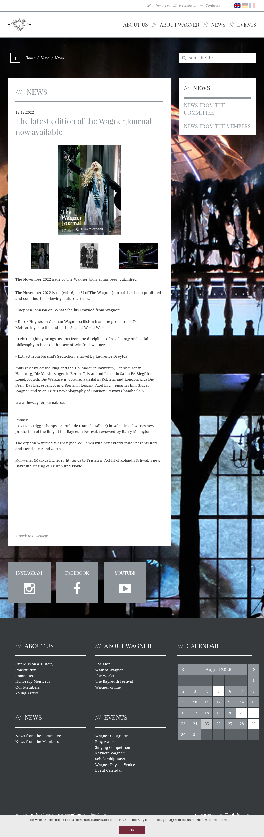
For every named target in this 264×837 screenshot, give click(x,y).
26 (219, 724)
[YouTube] (125, 587)
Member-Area (159, 6)
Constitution (25, 670)
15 (254, 702)
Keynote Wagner (110, 753)
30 (183, 735)
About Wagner (179, 24)
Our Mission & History (34, 664)
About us (135, 24)
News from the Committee (204, 109)
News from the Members (217, 126)
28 (242, 724)
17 (195, 713)
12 (219, 702)
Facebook (77, 573)
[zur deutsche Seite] (245, 5)
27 (230, 724)
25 (207, 724)
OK (132, 830)
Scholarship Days (110, 759)
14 (242, 702)
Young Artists (26, 693)
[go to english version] (237, 5)
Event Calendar (108, 770)
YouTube (125, 573)
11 (207, 702)
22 (254, 713)
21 (242, 713)
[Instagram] (29, 587)
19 (219, 713)
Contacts (212, 5)
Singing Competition (112, 747)
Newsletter (188, 5)
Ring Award (105, 742)
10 (195, 702)
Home (30, 58)
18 (207, 713)
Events (246, 24)
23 (183, 724)
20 (230, 713)
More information (222, 820)
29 (254, 724)
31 (195, 735)
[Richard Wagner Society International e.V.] (19, 24)
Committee (24, 676)
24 (195, 724)
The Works (104, 676)
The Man (103, 664)
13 (230, 702)
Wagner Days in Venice (115, 765)
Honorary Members (32, 681)
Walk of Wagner (109, 670)
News (218, 24)
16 (183, 713)
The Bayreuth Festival (114, 681)
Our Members (27, 687)
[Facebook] (77, 587)
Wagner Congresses (112, 736)
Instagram (29, 573)
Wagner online (108, 687)
